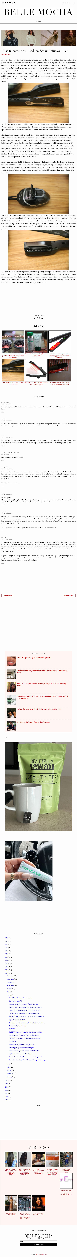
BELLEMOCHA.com (41, 1254)
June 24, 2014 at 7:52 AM (6, 437)
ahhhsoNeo (5, 402)
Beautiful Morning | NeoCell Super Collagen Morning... (27, 1060)
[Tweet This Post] (34, 318)
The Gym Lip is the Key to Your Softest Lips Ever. (34, 657)
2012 (6, 1084)
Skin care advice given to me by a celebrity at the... (24, 1051)
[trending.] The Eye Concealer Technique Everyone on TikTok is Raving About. (41, 684)
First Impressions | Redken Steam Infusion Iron (13, 382)
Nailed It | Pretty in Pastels (17, 1026)
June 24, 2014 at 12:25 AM (7, 403)
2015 (6, 970)
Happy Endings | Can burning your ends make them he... (27, 1016)
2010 (6, 1090)
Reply (2, 412)
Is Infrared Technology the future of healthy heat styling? (36, 382)
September (10, 985)
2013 (6, 1081)
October (10, 982)
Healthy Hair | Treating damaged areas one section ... (25, 1007)
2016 (6, 967)
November (10, 979)
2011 (6, 1087)
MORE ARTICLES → (69, 595)
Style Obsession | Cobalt (17, 1020)
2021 (6, 951)
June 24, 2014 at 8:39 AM (6, 454)
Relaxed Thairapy (14, 483)
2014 (6, 973)
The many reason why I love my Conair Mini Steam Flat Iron (59, 382)
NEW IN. (12, 1029)
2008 (6, 1097)
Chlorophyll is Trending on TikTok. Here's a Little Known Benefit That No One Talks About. (42, 697)
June (8, 995)
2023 (6, 944)
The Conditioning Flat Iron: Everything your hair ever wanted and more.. (59, 354)
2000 (6, 1100)
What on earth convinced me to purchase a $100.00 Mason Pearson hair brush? (13, 354)
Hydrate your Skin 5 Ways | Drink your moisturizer (25, 1010)
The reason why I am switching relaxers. (21, 1044)
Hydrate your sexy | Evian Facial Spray (21, 1054)
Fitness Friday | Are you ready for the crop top (23, 1004)
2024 (6, 941)
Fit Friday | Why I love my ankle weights (21, 1048)
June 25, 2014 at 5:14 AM (6, 539)
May (8, 1064)
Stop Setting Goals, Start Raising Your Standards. (33, 722)
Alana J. (3, 435)
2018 (6, 960)
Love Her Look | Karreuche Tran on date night (24, 1035)
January (9, 1077)
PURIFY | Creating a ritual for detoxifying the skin (25, 1032)
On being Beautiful (15, 1001)
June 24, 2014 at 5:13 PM (6, 513)
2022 (6, 947)
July (8, 992)
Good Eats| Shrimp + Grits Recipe (20, 998)
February (10, 1073)
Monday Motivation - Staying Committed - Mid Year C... (27, 1023)
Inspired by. (13, 1041)
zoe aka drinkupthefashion (10, 452)
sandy (3, 493)
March (9, 1070)
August (9, 989)
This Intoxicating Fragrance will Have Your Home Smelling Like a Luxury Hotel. (42, 671)
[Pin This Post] (39, 318)
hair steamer (5, 55)
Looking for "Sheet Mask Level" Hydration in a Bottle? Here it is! (39, 709)
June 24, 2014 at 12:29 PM (7, 468)
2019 (6, 957)
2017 (6, 963)
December (10, 976)
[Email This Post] (42, 318)
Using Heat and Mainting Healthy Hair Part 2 (36, 354)
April (9, 1067)
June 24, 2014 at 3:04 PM (6, 494)
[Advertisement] (38, 624)
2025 (6, 938)
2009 (6, 1093)
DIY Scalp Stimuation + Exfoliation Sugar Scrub (24, 1038)
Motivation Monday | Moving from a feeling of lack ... (26, 1057)
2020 (6, 954)
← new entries (7, 595)
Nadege (3, 419)
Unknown (4, 467)
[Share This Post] (37, 318)
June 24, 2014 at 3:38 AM (6, 420)
